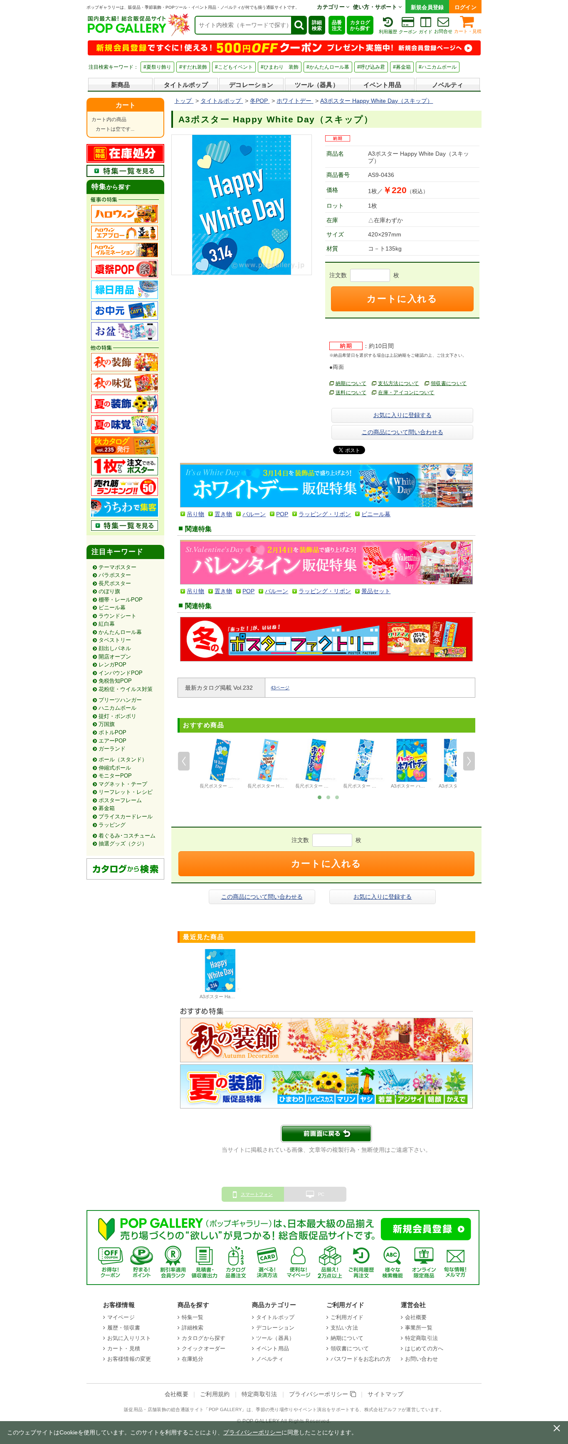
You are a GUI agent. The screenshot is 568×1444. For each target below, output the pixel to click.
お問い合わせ (421, 1359)
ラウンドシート (117, 616)
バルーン (254, 514)
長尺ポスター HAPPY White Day (280, 785)
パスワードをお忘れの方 (361, 1359)
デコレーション (251, 84)
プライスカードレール (126, 816)
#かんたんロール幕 (327, 67)
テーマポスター (117, 567)
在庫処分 (193, 1359)
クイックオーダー (203, 1348)
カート (126, 105)
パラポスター (115, 575)
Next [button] (469, 761)
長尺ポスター (115, 583)
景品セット (375, 591)
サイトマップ (385, 1394)
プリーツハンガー (120, 700)
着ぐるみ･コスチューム (127, 836)
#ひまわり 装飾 (280, 67)
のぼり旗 (109, 591)
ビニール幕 (112, 607)
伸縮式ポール (115, 768)
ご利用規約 (215, 1394)
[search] (298, 25)
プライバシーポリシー (320, 1394)
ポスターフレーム (120, 800)
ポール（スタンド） (123, 759)
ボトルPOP (112, 732)
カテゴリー (331, 7)
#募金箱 (402, 67)
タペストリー (115, 640)
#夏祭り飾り (157, 67)
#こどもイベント (234, 67)
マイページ (121, 1317)
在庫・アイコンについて (406, 392)
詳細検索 (317, 25)
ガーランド (112, 749)
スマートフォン (257, 1194)
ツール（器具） (317, 84)
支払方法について (398, 383)
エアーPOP (112, 741)
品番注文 (337, 25)
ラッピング (112, 825)
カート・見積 (468, 31)
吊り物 (195, 514)
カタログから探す (360, 25)
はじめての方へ (424, 1348)
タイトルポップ (186, 84)
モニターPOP (115, 776)
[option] (220, 765)
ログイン (465, 7)
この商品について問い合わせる (402, 432)
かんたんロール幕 (120, 632)
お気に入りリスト (129, 1338)
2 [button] (328, 797)
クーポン (408, 31)
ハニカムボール (117, 708)
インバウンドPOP (121, 673)
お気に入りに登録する (402, 415)
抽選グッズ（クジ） (123, 843)
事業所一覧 (418, 1328)
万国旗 (107, 724)
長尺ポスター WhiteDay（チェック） (237, 785)
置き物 (223, 514)
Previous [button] (183, 761)
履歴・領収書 (123, 1328)
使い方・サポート (376, 7)
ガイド (425, 31)
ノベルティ (448, 84)
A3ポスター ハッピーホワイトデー (426, 785)
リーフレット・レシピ (126, 792)
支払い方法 (344, 1328)
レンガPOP (112, 664)
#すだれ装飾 (193, 67)
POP (282, 514)
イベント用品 (382, 84)
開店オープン (115, 657)
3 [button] (337, 797)
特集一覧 (193, 1317)
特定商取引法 (421, 1338)
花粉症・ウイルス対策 (126, 689)
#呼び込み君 (371, 67)
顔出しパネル (115, 648)
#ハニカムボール (438, 67)
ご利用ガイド (347, 1317)
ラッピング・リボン (325, 514)
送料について (351, 392)
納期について (351, 383)
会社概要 (416, 1317)
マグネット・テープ (123, 784)
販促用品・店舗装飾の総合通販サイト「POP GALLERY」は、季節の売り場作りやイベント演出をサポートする (241, 1409)
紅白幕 (107, 624)
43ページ (280, 687)
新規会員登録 (427, 7)
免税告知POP (115, 681)
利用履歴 (388, 31)
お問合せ (443, 31)
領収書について (449, 383)
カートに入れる (402, 298)
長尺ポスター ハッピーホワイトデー (332, 785)
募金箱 (107, 808)
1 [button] (320, 797)
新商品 (120, 84)
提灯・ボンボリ (117, 716)
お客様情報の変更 (129, 1359)
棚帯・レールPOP (121, 599)
